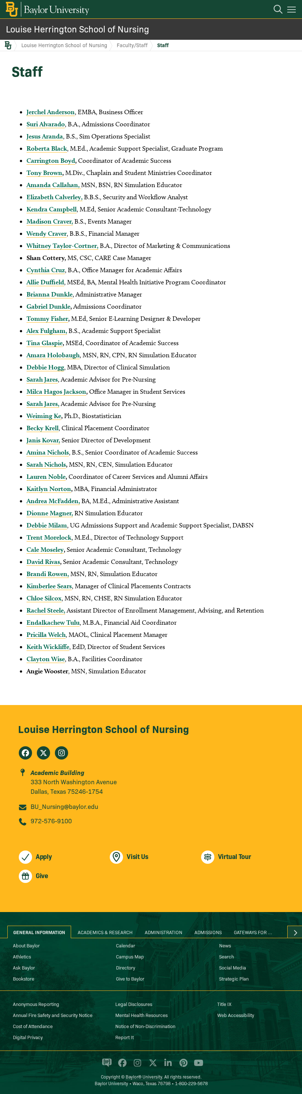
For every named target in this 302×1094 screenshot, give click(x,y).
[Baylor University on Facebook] (121, 1066)
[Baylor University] (47, 9)
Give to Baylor (130, 978)
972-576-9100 (51, 820)
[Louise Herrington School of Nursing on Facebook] (25, 753)
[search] (274, 10)
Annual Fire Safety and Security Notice (52, 1014)
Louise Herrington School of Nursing (77, 28)
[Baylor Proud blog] (105, 1066)
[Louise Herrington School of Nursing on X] (43, 753)
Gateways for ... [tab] (253, 932)
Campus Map (130, 956)
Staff (163, 45)
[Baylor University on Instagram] (136, 1066)
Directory (125, 967)
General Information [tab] (39, 932)
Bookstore (23, 978)
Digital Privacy (28, 1037)
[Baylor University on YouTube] (197, 1066)
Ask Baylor (24, 967)
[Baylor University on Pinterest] (182, 1066)
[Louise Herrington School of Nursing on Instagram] (61, 753)
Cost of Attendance (33, 1026)
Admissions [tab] (208, 932)
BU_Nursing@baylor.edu (64, 806)
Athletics (22, 956)
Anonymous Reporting (36, 1003)
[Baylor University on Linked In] (166, 1066)
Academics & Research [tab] (105, 932)
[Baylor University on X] (151, 1066)
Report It (124, 1037)
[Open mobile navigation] (293, 10)
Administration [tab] (163, 932)
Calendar (125, 945)
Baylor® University (144, 1076)
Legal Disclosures (133, 1003)
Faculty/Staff (132, 45)
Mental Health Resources (141, 1014)
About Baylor (26, 945)
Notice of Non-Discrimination (145, 1026)
